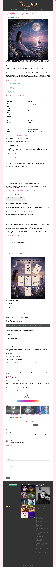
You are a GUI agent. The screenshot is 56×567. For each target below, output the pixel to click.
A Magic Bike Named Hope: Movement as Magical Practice (41, 521)
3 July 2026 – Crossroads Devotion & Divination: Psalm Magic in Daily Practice (42, 553)
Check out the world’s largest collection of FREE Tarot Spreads (18, 325)
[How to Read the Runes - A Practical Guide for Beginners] (31, 508)
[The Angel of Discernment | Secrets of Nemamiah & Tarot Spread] (24, 508)
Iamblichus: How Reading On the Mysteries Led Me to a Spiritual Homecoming (42, 544)
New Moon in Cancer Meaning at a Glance (14, 82)
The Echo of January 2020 (12, 84)
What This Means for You (12, 88)
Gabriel (29, 114)
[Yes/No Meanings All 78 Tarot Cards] (24, 488)
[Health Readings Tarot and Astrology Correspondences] (42, 410)
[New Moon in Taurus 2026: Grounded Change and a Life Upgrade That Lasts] (28, 410)
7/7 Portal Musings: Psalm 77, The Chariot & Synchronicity (42, 549)
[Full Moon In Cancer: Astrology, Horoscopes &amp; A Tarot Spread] (13, 410)
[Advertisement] (13, 495)
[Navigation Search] (45, 9)
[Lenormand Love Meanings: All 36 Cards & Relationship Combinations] (31, 495)
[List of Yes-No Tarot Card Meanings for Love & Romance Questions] (24, 515)
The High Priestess (38, 115)
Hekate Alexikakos (40, 536)
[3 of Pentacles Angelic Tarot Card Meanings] (31, 515)
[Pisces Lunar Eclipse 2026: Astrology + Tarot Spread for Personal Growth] (24, 502)
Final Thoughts (10, 92)
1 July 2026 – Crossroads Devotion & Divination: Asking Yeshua (42, 557)
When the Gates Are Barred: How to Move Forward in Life (42, 540)
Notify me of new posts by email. (11, 475)
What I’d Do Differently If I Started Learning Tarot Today (42, 525)
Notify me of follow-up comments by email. (13, 470)
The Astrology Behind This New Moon (14, 83)
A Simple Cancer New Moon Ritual (13, 91)
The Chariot (30, 115)
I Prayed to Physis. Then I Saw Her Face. (42, 529)
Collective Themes (11, 87)
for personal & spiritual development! (35, 325)
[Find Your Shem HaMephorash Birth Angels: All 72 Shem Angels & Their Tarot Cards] (31, 488)
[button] (55, 1)
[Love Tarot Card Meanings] (24, 495)
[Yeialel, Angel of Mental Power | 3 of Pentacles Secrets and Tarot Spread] (31, 502)
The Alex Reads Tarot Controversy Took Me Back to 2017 (42, 533)
